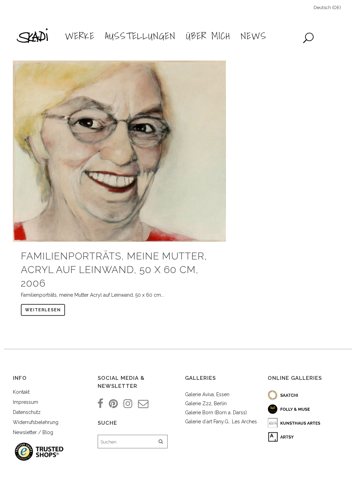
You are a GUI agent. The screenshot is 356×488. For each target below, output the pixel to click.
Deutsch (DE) (327, 7)
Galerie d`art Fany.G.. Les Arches (221, 421)
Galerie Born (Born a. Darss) (216, 412)
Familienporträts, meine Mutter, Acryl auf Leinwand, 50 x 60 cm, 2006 (114, 269)
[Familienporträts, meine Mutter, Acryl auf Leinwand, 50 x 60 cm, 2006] (119, 151)
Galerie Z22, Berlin (206, 403)
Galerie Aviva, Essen (207, 394)
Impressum (25, 402)
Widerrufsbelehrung (35, 422)
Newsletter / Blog (33, 432)
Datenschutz (27, 412)
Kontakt (21, 392)
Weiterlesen (43, 309)
